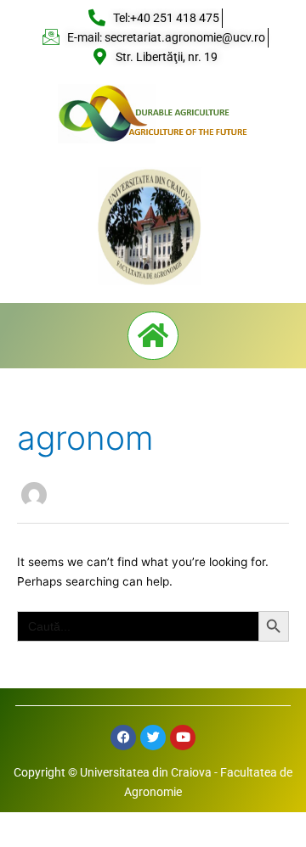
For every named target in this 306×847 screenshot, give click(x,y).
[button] (153, 335)
